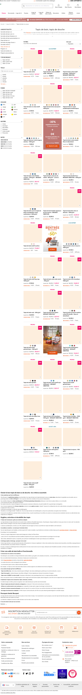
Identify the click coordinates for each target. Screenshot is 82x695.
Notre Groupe (45, 650)
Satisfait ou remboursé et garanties (8, 655)
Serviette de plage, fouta (7, 42)
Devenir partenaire (47, 659)
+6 (77, 244)
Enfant (63, 13)
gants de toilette (28, 560)
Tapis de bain (4, 46)
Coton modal (6, 131)
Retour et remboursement (8, 658)
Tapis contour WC (7, 61)
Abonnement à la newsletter (29, 655)
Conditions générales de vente (22, 685)
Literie (78, 13)
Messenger (70, 647)
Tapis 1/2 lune (6, 63)
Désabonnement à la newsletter (30, 658)
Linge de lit (19, 13)
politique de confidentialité (60, 618)
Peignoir (3, 49)
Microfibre (5, 127)
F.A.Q (23, 660)
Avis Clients (45, 661)
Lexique (24, 653)
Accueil (2, 24)
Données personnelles (45, 685)
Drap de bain (4, 40)
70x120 (4, 82)
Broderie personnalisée (28, 663)
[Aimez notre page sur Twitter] (26, 674)
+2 (58, 174)
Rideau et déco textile (48, 13)
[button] (8, 685)
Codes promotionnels (7, 661)
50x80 (4, 74)
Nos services (26, 642)
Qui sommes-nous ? (47, 645)
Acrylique (5, 126)
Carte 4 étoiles (25, 646)
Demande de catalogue (28, 648)
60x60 (4, 76)
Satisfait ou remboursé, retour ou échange (10, 651)
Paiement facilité (5, 647)
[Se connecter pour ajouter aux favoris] (40, 66)
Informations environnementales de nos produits (50, 656)
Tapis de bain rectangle (9, 90)
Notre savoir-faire (47, 647)
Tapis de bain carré (8, 92)
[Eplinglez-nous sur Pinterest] (33, 674)
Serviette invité (5, 44)
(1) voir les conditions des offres (8, 692)
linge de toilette (8, 560)
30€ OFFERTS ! (76, 1)
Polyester (5, 129)
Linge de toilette (33, 13)
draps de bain (73, 530)
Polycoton (5, 133)
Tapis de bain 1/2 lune (8, 96)
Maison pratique (71, 13)
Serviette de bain (5, 32)
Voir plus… (4, 84)
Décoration (56, 13)
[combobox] (37, 6)
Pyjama (26, 13)
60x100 (5, 78)
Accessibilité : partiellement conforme (71, 685)
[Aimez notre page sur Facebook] (23, 674)
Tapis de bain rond (8, 97)
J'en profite (52, 352)
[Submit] (24, 6)
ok (79, 612)
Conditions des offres (7, 663)
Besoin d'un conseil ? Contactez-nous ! (10, 1)
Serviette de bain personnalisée (9, 38)
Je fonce (52, 249)
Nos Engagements (47, 652)
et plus (10, 142)
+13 (58, 70)
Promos (4, 13)
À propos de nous (47, 642)
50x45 (4, 80)
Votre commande (6, 642)
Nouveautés (11, 13)
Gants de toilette (5, 51)
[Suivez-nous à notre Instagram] (30, 674)
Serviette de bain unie (6, 34)
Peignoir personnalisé (6, 53)
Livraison (3, 645)
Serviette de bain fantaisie (8, 36)
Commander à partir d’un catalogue (45, 1)
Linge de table (41, 13)
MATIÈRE (3, 121)
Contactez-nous (67, 642)
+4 (38, 138)
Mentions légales (34, 685)
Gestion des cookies (56, 685)
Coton (4, 124)
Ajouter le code (53, 146)
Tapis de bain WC (7, 94)
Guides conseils (26, 650)
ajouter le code (76, 19)
